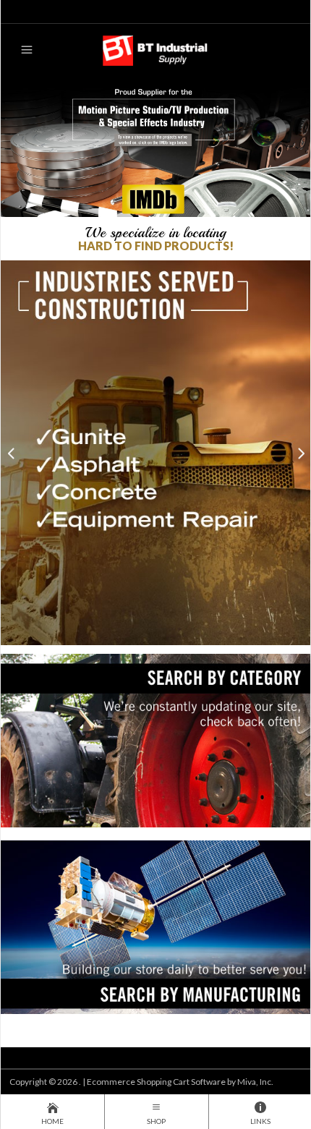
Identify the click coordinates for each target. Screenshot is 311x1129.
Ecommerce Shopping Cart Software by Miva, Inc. (180, 1081)
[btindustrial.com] (155, 49)
